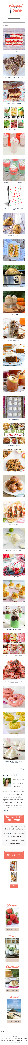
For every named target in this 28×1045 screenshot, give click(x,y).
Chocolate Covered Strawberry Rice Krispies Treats (14, 682)
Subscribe (15, 1034)
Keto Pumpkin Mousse (14, 314)
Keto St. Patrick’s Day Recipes (14, 129)
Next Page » (21, 769)
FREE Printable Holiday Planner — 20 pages (14, 209)
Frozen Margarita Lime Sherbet (14, 550)
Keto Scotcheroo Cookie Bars (14, 103)
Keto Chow (7, 833)
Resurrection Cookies (14, 419)
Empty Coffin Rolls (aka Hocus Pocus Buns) (14, 498)
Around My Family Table (15, 9)
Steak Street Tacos (14, 524)
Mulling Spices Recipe (14, 340)
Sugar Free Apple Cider (14, 393)
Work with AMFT (23, 1034)
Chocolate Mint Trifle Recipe (14, 629)
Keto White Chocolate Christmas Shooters (14, 182)
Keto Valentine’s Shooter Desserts (14, 155)
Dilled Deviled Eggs (14, 735)
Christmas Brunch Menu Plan (14, 445)
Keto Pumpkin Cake (14, 366)
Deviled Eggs (14, 602)
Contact (14, 1036)
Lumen (6, 841)
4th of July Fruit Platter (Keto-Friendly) (14, 51)
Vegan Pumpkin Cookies (14, 235)
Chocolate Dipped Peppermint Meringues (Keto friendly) (14, 762)
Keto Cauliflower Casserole (14, 261)
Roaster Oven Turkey (14, 288)
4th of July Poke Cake (14, 576)
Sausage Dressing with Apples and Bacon (14, 471)
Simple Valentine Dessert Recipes (14, 655)
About (9, 1034)
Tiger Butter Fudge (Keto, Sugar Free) (14, 77)
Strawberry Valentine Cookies (14, 708)
